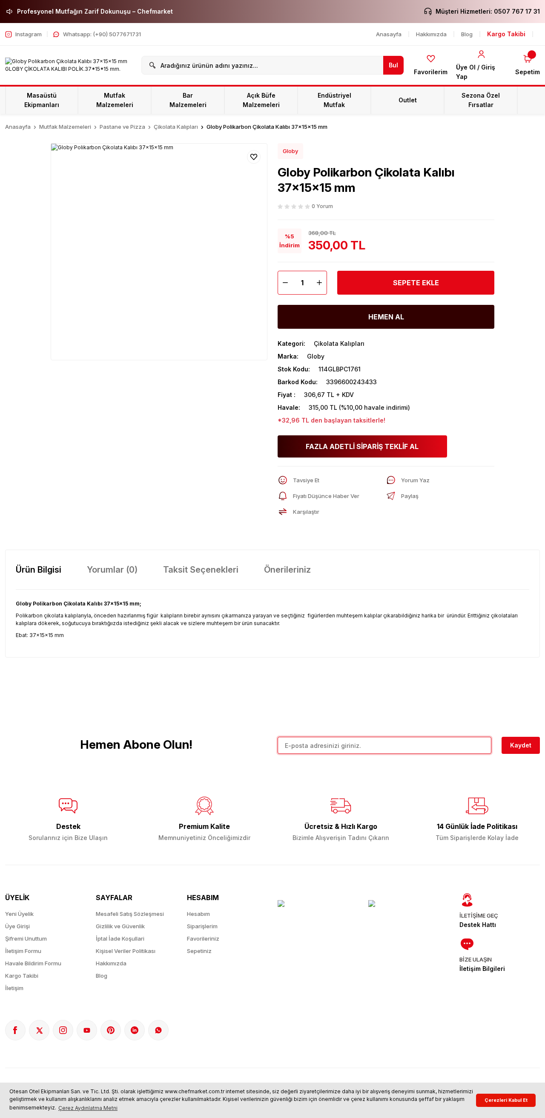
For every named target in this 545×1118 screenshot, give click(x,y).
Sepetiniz (199, 950)
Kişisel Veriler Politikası (125, 950)
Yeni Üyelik (19, 913)
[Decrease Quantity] (283, 283)
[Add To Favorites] (254, 157)
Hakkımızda (111, 963)
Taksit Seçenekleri (200, 570)
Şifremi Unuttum (26, 938)
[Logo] (68, 65)
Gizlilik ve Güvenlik (120, 926)
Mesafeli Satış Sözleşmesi (130, 913)
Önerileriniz (287, 570)
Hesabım (198, 913)
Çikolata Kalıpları (339, 343)
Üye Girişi (17, 926)
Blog (101, 975)
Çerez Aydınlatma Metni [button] (88, 1108)
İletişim (14, 988)
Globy (290, 151)
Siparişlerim (202, 926)
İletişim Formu (23, 950)
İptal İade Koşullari (120, 938)
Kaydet (520, 745)
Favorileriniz (203, 938)
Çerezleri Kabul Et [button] (506, 1100)
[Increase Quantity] (321, 283)
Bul (393, 65)
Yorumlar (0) (112, 570)
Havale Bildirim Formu (33, 963)
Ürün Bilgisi (38, 570)
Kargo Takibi (21, 975)
